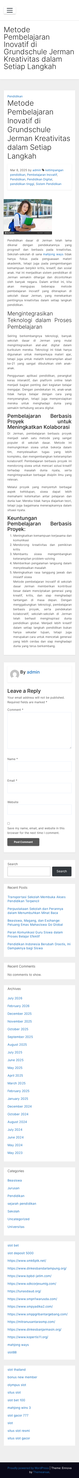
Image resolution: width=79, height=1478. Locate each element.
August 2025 (17, 1044)
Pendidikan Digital (39, 179)
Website (12, 802)
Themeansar (41, 1472)
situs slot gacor (19, 1438)
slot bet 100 (16, 1400)
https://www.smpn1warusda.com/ (32, 1299)
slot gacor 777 (18, 1415)
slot (10, 1423)
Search (13, 864)
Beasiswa (15, 1180)
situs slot (14, 1392)
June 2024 (16, 1137)
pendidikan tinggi (22, 184)
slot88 (12, 1352)
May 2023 (15, 1153)
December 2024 (20, 1106)
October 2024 (18, 1114)
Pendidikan (15, 96)
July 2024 (15, 1129)
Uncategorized (19, 1219)
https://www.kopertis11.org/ (28, 1337)
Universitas (16, 1227)
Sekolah (13, 1211)
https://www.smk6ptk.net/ (27, 1260)
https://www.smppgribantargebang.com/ (38, 1314)
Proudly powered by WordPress (29, 1468)
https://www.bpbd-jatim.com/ (29, 1276)
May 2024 (15, 1145)
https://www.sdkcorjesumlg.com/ (32, 1283)
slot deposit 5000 (21, 1253)
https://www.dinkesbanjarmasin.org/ (34, 1329)
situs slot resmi (19, 1431)
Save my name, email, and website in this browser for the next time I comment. (35, 830)
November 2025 (20, 1021)
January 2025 (18, 1099)
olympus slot (17, 1385)
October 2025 (18, 1029)
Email (12, 780)
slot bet (13, 1245)
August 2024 (17, 1122)
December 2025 (20, 1014)
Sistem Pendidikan (48, 184)
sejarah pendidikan (22, 1203)
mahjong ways (53, 254)
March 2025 (17, 1083)
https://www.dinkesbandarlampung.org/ (37, 1268)
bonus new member (22, 1377)
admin (37, 170)
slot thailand (17, 1369)
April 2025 (15, 1075)
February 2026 (19, 1006)
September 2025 (20, 1037)
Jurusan (13, 1188)
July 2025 (15, 1052)
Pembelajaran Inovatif (42, 174)
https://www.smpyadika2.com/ (30, 1306)
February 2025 (19, 1091)
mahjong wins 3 (19, 1408)
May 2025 (15, 1068)
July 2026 (15, 998)
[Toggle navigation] (10, 10)
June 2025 (16, 1060)
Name (12, 759)
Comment (15, 709)
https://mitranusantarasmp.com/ (31, 1322)
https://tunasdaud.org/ (24, 1291)
